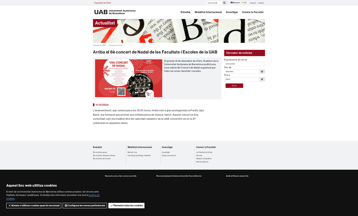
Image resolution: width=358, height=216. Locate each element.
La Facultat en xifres (204, 152)
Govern (199, 155)
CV (245, 3)
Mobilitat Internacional (208, 12)
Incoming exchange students (139, 155)
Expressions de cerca (235, 59)
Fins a (227, 75)
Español (253, 3)
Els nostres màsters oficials (104, 155)
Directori (236, 3)
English (261, 3)
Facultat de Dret (102, 2)
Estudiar (186, 12)
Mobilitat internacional (140, 147)
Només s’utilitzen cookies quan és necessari (35, 205)
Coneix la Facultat (253, 12)
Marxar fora (132, 152)
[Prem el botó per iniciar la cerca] (224, 2)
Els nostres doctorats (102, 158)
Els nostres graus (100, 152)
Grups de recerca (169, 155)
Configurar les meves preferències (86, 205)
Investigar (232, 12)
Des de (228, 67)
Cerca (234, 86)
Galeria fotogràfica (204, 158)
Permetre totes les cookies (128, 205)
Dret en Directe (202, 162)
